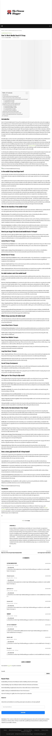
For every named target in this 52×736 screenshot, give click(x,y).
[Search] (50, 26)
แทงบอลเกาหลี (9, 601)
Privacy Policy (45, 730)
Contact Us (36, 730)
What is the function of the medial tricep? (12, 97)
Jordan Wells (8, 37)
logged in (9, 665)
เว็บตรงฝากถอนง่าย (10, 576)
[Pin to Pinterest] (27, 520)
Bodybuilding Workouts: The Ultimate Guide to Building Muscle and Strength (19, 681)
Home (2, 30)
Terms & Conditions (26, 731)
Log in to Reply (48, 563)
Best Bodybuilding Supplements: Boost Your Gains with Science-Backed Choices (20, 687)
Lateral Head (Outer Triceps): (10, 106)
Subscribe (23, 712)
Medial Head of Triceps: (9, 101)
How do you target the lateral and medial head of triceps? (15, 99)
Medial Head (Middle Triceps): (11, 107)
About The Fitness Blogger (15, 730)
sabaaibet (9, 614)
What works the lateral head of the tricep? (12, 112)
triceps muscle (32, 145)
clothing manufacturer (12, 563)
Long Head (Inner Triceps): (10, 108)
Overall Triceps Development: (11, 110)
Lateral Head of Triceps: (9, 100)
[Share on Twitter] (26, 520)
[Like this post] (23, 520)
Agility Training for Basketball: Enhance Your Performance (15, 690)
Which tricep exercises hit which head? (11, 104)
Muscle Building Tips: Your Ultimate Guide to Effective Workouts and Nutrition (19, 684)
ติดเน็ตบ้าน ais (9, 637)
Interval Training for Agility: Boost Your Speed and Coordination (16, 693)
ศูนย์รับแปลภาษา (10, 588)
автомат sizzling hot (11, 624)
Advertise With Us (28, 730)
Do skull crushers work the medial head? (11, 103)
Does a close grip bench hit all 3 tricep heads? (13, 114)
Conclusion (5, 115)
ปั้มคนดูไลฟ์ (9, 648)
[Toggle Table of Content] (26, 93)
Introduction (5, 94)
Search (3, 671)
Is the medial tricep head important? (11, 96)
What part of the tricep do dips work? (11, 111)
